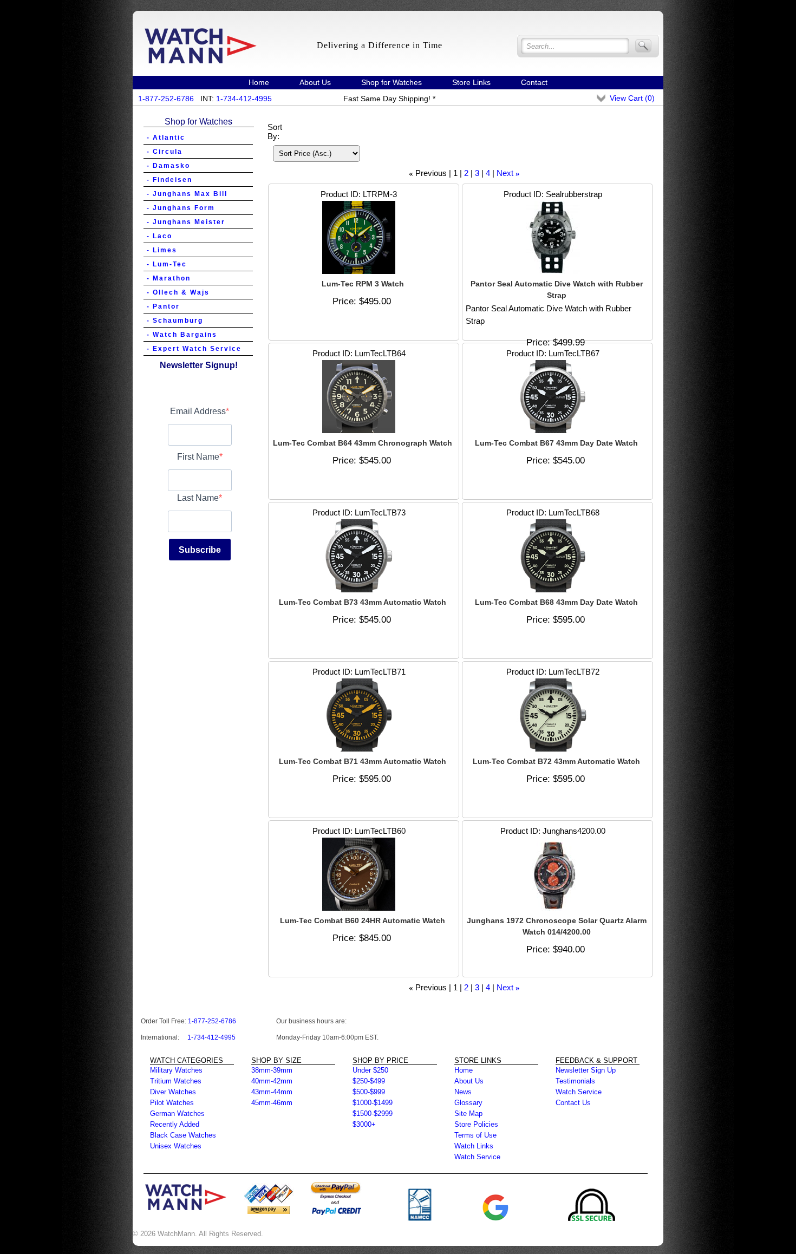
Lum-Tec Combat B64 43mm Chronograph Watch (362, 443)
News (463, 1092)
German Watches (177, 1113)
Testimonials (575, 1081)
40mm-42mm (271, 1081)
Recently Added (174, 1124)
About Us (315, 82)
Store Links (471, 82)
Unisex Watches (175, 1146)
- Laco (159, 236)
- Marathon (169, 278)
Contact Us (573, 1103)
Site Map (468, 1113)
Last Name (198, 497)
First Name (198, 456)
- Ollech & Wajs (178, 292)
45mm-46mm (271, 1103)
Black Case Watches (183, 1135)
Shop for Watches (391, 82)
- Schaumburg (175, 320)
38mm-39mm (271, 1070)
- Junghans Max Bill (187, 194)
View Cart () (632, 98)
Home (259, 82)
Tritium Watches (175, 1081)
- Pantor (163, 306)
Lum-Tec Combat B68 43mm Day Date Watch (556, 602)
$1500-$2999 (373, 1113)
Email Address (198, 411)
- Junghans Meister (186, 222)
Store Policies (476, 1124)
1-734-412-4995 (244, 98)
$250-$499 (369, 1081)
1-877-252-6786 (166, 98)
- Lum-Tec (167, 264)
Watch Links (473, 1146)
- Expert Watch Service (194, 348)
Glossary (468, 1103)
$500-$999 (369, 1092)
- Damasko (168, 165)
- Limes (162, 250)
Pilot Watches (172, 1103)
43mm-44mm (271, 1092)
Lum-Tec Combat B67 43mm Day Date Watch (556, 443)
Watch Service (477, 1157)
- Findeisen (169, 180)
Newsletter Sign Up (586, 1070)
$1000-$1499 (373, 1103)
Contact (534, 82)
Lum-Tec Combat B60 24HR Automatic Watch (362, 920)
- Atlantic (166, 137)
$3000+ (364, 1124)
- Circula (164, 151)
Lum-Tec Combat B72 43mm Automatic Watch (556, 761)
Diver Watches (173, 1092)
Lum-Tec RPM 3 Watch (363, 283)
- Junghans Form (181, 208)
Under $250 (370, 1070)
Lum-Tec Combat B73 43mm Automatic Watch (362, 602)
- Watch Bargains (182, 334)
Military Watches (176, 1070)
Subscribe (200, 549)
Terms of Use (475, 1135)
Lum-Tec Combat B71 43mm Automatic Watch (362, 761)
